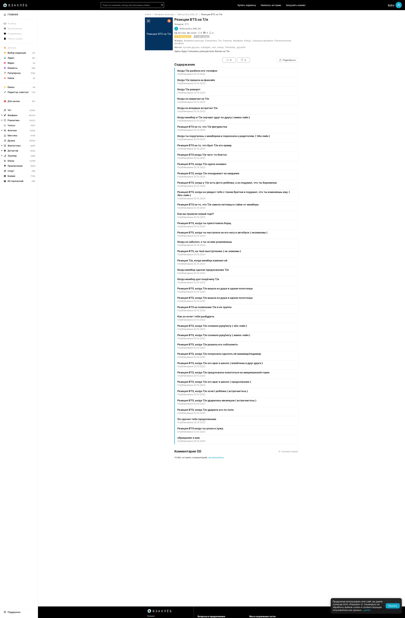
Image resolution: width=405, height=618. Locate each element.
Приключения (15, 165)
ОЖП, (214, 47)
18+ (10, 110)
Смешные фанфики (262, 40)
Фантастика (14, 145)
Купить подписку (247, 5)
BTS (187, 24)
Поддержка (14, 612)
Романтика (211, 40)
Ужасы (11, 125)
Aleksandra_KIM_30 (188, 14)
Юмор (247, 40)
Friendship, (230, 47)
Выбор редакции (17, 52)
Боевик (11, 176)
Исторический (15, 181)
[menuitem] (19, 14)
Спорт (11, 171)
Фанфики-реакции (164, 14)
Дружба (241, 47)
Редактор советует (18, 92)
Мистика (12, 135)
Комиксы (12, 68)
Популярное (14, 73)
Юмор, (221, 47)
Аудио (11, 57)
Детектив (13, 150)
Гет (219, 40)
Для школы (14, 101)
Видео (11, 63)
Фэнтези (12, 130)
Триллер (12, 155)
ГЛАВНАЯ (13, 14)
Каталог (151, 616)
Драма (11, 140)
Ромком (227, 40)
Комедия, (206, 47)
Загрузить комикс (296, 5)
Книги (148, 14)
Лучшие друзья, (191, 47)
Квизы (11, 87)
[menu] (19, 97)
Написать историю (271, 5)
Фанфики (238, 40)
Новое (11, 78)
